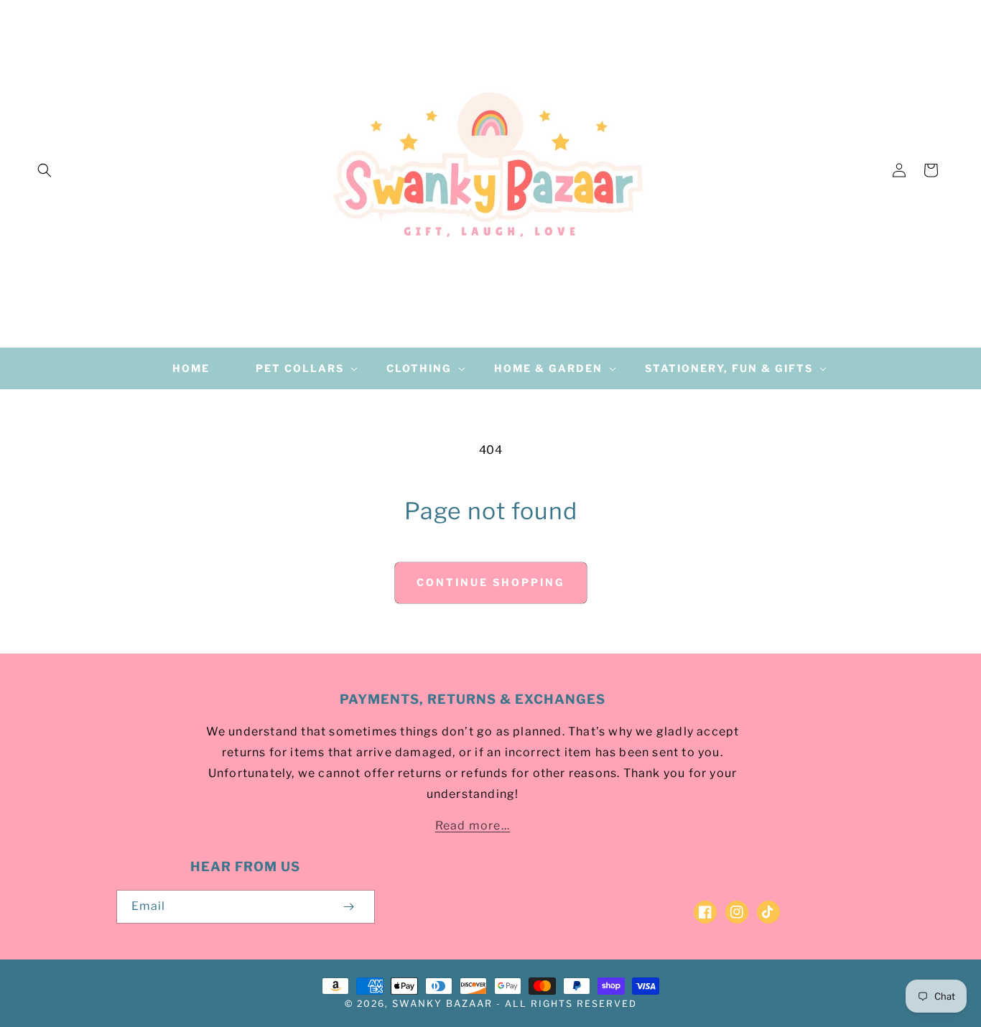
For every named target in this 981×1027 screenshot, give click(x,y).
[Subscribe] (349, 907)
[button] (44, 170)
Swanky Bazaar (442, 1003)
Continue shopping (491, 582)
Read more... (472, 825)
